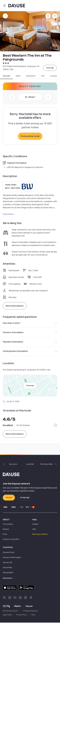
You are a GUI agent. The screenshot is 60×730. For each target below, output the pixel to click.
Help (34, 529)
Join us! (9, 497)
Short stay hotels (46, 464)
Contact (35, 524)
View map (50, 68)
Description (30, 76)
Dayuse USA (7, 562)
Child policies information (15, 351)
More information (15, 305)
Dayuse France (8, 552)
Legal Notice (7, 615)
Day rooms (13, 464)
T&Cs (33, 615)
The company (8, 524)
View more (8, 214)
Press (5, 534)
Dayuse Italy (7, 567)
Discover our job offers (11, 539)
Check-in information (13, 332)
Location (53, 76)
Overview (6, 76)
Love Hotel (30, 464)
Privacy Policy (21, 615)
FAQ (42, 76)
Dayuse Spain (8, 572)
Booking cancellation (40, 534)
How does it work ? (12, 323)
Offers (18, 76)
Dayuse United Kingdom (12, 557)
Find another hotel (30, 136)
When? (31, 97)
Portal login (25, 497)
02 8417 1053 (12, 401)
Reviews (6, 529)
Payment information (13, 341)
